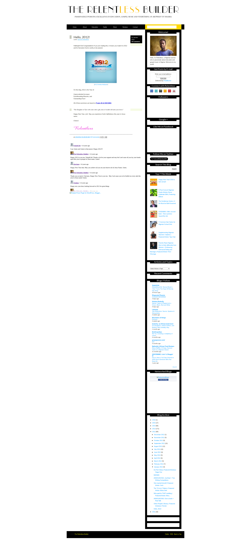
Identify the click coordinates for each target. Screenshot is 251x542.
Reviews (125, 27)
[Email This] (101, 137)
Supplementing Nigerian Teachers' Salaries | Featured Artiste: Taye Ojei (167, 235)
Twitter (167, 534)
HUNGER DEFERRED (159, 297)
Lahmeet (155, 309)
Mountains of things (159, 317)
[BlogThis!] (102, 137)
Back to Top (177, 534)
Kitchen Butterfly (158, 301)
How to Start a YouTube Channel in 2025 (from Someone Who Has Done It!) (163, 359)
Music (115, 27)
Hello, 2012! (82, 37)
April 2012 (157, 458)
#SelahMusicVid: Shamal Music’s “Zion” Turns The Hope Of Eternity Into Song (162, 288)
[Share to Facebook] (106, 137)
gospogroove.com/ (158, 340)
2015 (154, 423)
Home (74, 27)
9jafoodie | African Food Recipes (163, 346)
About (85, 27)
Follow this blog (163, 379)
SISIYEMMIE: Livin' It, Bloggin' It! (162, 355)
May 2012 (157, 455)
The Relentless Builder (82, 534)
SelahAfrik (155, 285)
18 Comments (135, 41)
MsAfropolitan (157, 332)
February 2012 (159, 464)
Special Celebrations (83, 39)
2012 (154, 431)
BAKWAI (156, 475)
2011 (154, 512)
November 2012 (159, 437)
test (153, 341)
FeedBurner (167, 80)
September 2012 (159, 443)
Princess (154, 319)
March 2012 (158, 461)
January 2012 (158, 467)
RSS (171, 534)
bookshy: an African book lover (162, 324)
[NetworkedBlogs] (163, 377)
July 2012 (157, 449)
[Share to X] (104, 137)
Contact (135, 27)
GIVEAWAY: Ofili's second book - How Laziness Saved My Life (167, 214)
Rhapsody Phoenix (158, 295)
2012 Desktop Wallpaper (101, 84)
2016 (154, 420)
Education (95, 27)
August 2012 (158, 446)
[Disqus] (106, 166)
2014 (154, 426)
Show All (174, 367)
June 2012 (157, 452)
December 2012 (159, 434)
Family (105, 27)
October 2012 (158, 440)
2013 (154, 429)
